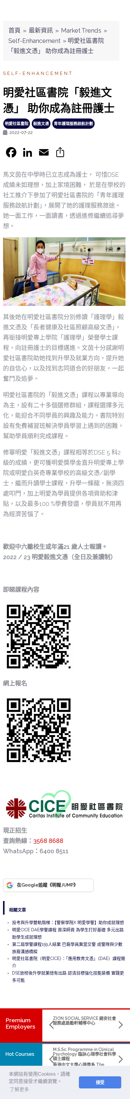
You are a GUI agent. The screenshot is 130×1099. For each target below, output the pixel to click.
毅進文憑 (41, 123)
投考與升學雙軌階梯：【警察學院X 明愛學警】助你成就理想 (68, 922)
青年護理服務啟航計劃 (73, 123)
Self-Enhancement (34, 40)
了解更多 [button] (19, 1089)
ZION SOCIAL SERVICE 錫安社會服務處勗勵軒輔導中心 (84, 1020)
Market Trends (81, 30)
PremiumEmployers (20, 1023)
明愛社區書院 (16, 123)
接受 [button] (100, 1082)
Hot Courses (19, 1054)
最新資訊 (41, 30)
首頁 (14, 30)
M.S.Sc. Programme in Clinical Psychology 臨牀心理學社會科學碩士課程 (84, 1054)
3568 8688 (48, 841)
